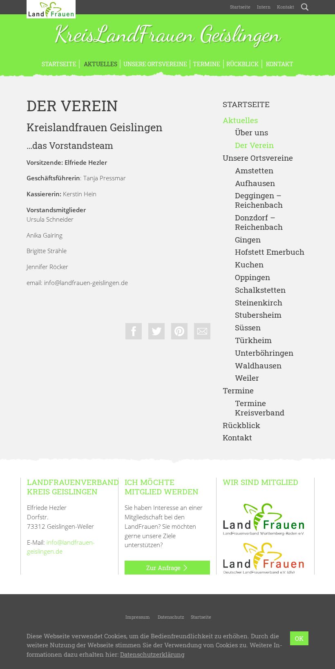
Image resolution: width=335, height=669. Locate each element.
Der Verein (254, 145)
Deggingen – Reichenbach (259, 200)
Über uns (251, 132)
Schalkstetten (260, 290)
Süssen (248, 327)
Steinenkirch (258, 303)
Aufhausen (255, 183)
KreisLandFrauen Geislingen (167, 34)
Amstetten (254, 170)
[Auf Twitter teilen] (156, 331)
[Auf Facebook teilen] (133, 331)
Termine (206, 64)
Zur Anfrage (164, 567)
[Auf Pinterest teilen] (179, 331)
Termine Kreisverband (259, 408)
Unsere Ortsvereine (155, 64)
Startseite (240, 7)
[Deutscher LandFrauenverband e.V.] (263, 558)
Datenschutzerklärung (152, 654)
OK (299, 638)
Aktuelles (100, 64)
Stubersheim (258, 315)
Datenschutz (170, 617)
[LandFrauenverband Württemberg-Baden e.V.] (263, 518)
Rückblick (242, 64)
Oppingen (252, 277)
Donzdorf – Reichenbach (259, 222)
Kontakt (285, 7)
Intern (263, 7)
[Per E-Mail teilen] (202, 331)
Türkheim (253, 340)
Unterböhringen (264, 353)
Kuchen (249, 264)
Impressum (137, 617)
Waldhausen (258, 365)
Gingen (248, 240)
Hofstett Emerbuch (269, 252)
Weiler (247, 378)
